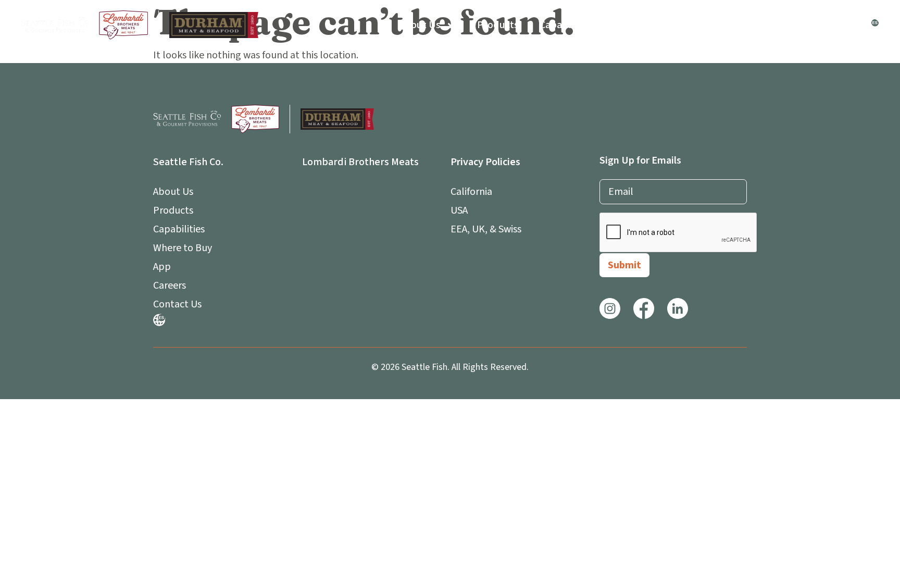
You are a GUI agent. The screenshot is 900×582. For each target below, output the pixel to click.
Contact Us (831, 25)
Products (498, 25)
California (471, 191)
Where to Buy (645, 25)
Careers (768, 25)
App (705, 25)
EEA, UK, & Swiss (486, 229)
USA (459, 210)
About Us (420, 25)
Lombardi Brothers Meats (360, 162)
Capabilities (567, 25)
